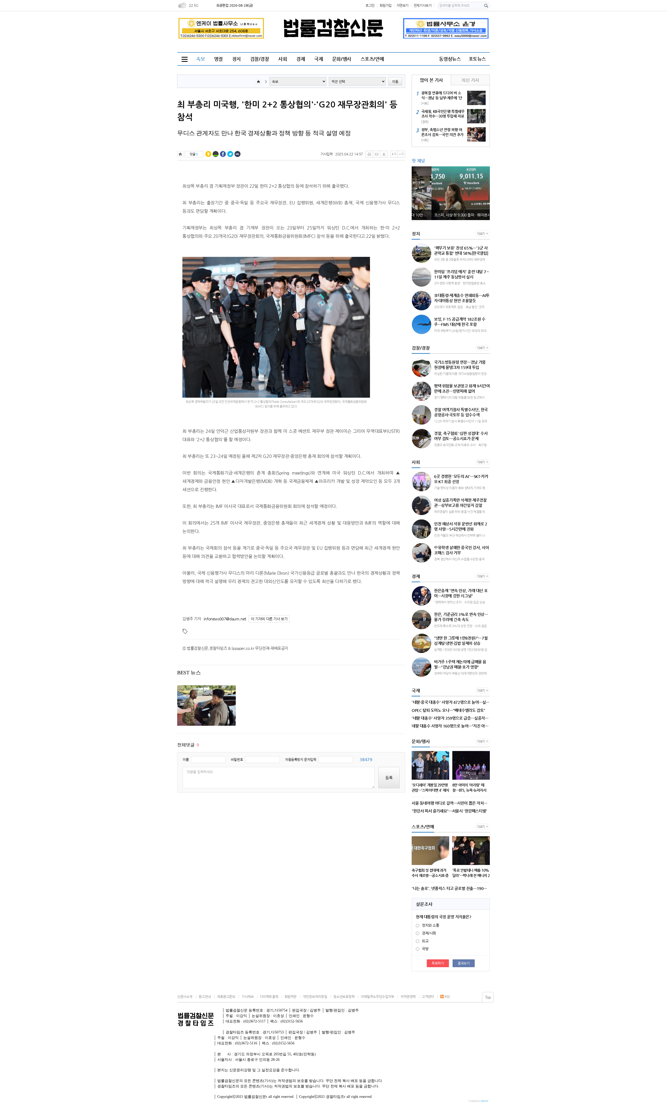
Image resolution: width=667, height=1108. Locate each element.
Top (488, 997)
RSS (447, 996)
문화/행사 (341, 59)
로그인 (370, 5)
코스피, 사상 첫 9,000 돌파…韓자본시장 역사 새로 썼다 (452, 215)
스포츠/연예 (372, 59)
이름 (186, 759)
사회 (282, 59)
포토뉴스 (477, 59)
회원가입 (386, 5)
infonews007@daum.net (225, 618)
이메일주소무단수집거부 (377, 996)
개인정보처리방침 (315, 996)
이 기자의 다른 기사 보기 (269, 619)
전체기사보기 (422, 5)
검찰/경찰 (259, 59)
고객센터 (428, 996)
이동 (395, 81)
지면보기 (403, 5)
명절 (218, 59)
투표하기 (438, 963)
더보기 (481, 233)
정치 (236, 59)
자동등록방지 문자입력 (300, 759)
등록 (389, 778)
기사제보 (248, 996)
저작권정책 (408, 996)
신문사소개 (184, 996)
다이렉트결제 (269, 996)
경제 (300, 59)
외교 (425, 941)
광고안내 (205, 996)
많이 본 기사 (431, 80)
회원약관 (291, 996)
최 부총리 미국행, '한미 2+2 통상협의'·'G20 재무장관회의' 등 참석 (287, 111)
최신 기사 (470, 80)
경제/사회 (429, 933)
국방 (425, 949)
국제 (318, 59)
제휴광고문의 (226, 996)
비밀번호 (237, 759)
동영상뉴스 (450, 59)
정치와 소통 (430, 925)
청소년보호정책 (343, 996)
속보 (200, 59)
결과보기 (464, 963)
